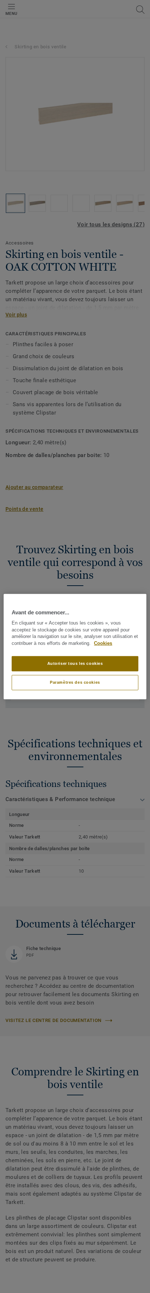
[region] (75, 646)
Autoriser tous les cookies (75, 663)
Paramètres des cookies (75, 682)
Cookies (103, 643)
